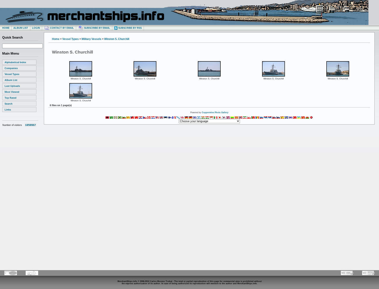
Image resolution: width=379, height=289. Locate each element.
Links (8, 109)
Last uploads (12, 86)
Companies (11, 68)
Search (9, 103)
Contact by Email (61, 28)
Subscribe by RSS (130, 28)
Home (5, 28)
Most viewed (12, 92)
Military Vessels (91, 39)
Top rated (10, 97)
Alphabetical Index (15, 62)
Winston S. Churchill (116, 39)
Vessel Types (12, 74)
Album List (20, 28)
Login (36, 28)
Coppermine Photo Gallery (215, 112)
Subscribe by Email (96, 28)
